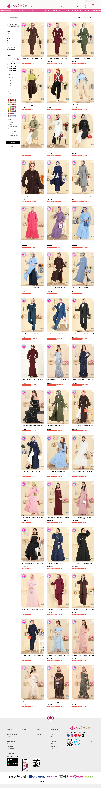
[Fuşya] (15, 107)
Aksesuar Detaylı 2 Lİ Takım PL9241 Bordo (58, 58)
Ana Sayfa (24, 729)
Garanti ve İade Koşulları (12, 734)
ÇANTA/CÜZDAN (77, 10)
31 (10, 91)
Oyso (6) (11, 124)
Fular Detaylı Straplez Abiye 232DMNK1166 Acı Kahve (58, 702)
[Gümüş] (15, 109)
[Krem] (15, 114)
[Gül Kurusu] (13, 109)
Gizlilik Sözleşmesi (11, 751)
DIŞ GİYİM (39, 10)
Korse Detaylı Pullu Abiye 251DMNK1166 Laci (83, 379)
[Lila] (13, 116)
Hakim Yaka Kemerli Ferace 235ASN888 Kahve (83, 425)
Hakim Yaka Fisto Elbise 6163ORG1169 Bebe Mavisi (58, 471)
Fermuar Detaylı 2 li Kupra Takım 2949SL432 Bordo (58, 609)
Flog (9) (11, 122)
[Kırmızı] (11, 114)
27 (10, 80)
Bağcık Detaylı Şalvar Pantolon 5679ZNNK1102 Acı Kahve (33, 105)
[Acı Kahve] (11, 100)
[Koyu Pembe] (9, 100)
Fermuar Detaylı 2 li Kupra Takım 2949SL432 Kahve (83, 609)
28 (10, 83)
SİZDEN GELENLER (96, 10)
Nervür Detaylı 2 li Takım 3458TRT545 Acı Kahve (32, 196)
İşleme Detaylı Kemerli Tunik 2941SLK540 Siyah (83, 150)
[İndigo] (13, 111)
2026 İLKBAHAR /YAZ (12, 24)
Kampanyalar (54, 751)
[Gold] (9, 109)
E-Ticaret (46, 786)
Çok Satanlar (54, 746)
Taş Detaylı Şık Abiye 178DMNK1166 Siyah (83, 563)
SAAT (62, 10)
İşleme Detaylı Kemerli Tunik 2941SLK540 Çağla (32, 150)
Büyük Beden (54, 739)
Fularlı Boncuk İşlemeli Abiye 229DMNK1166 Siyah (33, 563)
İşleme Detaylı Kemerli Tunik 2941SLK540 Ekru (58, 150)
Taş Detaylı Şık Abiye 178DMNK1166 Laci (58, 563)
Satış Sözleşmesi (10, 746)
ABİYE (32, 10)
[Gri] (11, 109)
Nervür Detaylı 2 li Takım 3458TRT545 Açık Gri (83, 196)
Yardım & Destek (10, 753)
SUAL (8, 42)
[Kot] (13, 114)
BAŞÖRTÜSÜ (68, 10)
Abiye (52, 736)
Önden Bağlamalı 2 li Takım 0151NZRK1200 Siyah (83, 333)
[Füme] (13, 107)
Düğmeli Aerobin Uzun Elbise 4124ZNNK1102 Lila (57, 241)
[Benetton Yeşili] (9, 105)
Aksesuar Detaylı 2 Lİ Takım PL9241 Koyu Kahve (32, 58)
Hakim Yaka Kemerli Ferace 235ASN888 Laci (33, 471)
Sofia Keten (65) (13, 126)
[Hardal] (11, 111)
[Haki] (9, 111)
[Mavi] (15, 116)
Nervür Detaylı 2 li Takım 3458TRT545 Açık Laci (58, 196)
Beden (9, 74)
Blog (52, 748)
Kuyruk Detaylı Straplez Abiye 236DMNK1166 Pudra (83, 655)
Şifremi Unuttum (39, 732)
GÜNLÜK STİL (46, 10)
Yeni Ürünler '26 (54, 729)
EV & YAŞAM (86, 10)
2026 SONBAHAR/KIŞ (12, 22)
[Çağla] (15, 105)
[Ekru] (9, 107)
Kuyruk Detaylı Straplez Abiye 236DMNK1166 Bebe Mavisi (58, 656)
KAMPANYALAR (11, 52)
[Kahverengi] (15, 111)
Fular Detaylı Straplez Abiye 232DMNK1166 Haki (83, 701)
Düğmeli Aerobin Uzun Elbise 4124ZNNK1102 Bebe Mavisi (83, 242)
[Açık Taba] (13, 100)
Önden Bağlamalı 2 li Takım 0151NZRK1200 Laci (32, 333)
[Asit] (9, 102)
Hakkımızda (24, 732)
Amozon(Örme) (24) (14, 139)
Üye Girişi (38, 739)
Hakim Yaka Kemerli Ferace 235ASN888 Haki (58, 425)
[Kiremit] (9, 114)
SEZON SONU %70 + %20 (18, 10)
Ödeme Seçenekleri (11, 732)
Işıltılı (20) (12, 133)
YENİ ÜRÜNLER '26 (6, 10)
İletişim (23, 734)
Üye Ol (37, 736)
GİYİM (27, 10)
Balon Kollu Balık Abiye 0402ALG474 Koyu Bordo (32, 379)
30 (10, 88)
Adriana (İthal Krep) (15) (13, 136)
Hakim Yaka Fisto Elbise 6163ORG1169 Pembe (33, 517)
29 (10, 85)
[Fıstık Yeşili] (11, 107)
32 (10, 93)
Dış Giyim (53, 734)
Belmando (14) (13, 131)
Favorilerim (38, 734)
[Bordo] (13, 105)
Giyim (52, 732)
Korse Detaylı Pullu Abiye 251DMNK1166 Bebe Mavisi (58, 379)
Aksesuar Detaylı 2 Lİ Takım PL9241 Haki (83, 58)
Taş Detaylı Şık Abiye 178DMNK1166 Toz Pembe (32, 609)
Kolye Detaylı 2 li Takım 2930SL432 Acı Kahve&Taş (58, 287)
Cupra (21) (12, 130)
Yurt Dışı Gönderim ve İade (13, 736)
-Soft (43, 786)
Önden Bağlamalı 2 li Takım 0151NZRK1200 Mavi (58, 333)
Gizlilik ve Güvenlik (11, 741)
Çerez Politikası (10, 748)
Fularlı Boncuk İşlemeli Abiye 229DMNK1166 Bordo (58, 517)
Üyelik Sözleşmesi (11, 743)
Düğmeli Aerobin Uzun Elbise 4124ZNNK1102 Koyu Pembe (33, 242)
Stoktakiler (80, 17)
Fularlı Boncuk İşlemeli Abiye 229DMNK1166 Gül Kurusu (83, 518)
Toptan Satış (9, 729)
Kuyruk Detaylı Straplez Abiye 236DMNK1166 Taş (32, 701)
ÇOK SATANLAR (11, 49)
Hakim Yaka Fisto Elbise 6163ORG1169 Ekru (83, 471)
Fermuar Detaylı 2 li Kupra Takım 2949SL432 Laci (32, 655)
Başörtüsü (53, 741)
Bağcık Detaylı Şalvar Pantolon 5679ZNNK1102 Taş (83, 104)
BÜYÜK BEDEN (55, 10)
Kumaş (9, 119)
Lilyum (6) (12, 128)
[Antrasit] (15, 100)
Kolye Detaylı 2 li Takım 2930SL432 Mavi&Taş (83, 287)
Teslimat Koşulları (11, 739)
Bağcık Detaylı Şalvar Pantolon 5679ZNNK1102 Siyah (58, 104)
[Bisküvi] (11, 105)
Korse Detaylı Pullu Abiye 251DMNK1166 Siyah (33, 425)
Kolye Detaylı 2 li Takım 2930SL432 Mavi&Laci (33, 287)
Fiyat (9, 55)
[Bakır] (11, 102)
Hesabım (38, 729)
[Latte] (11, 116)
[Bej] (15, 102)
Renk (9, 97)
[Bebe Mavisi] (13, 102)
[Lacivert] (9, 116)
